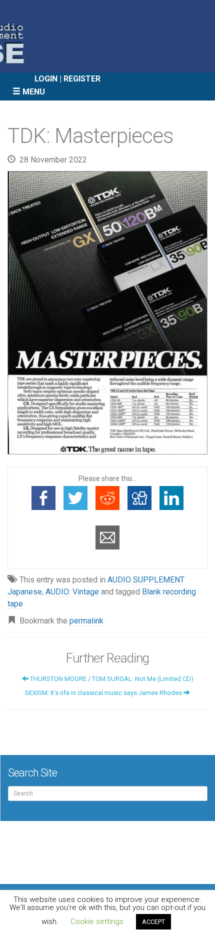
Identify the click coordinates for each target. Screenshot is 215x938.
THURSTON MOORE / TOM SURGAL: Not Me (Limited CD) (111, 678)
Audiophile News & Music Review (107, 36)
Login (46, 79)
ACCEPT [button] (153, 922)
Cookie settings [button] (97, 921)
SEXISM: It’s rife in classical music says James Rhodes (104, 692)
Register (82, 79)
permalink (87, 621)
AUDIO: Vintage (72, 591)
